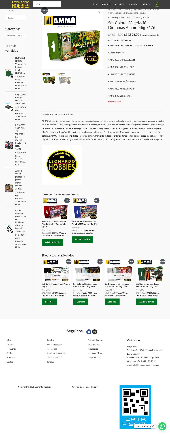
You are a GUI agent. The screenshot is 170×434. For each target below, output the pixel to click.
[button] (106, 4)
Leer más (49, 302)
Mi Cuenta (119, 4)
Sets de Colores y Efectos (144, 10)
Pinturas (117, 10)
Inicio (95, 4)
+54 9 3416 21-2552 (146, 361)
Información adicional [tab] (64, 114)
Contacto (145, 4)
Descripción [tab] (47, 114)
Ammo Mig (127, 10)
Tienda (105, 4)
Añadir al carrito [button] (52, 242)
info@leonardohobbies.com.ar (146, 365)
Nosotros (132, 4)
